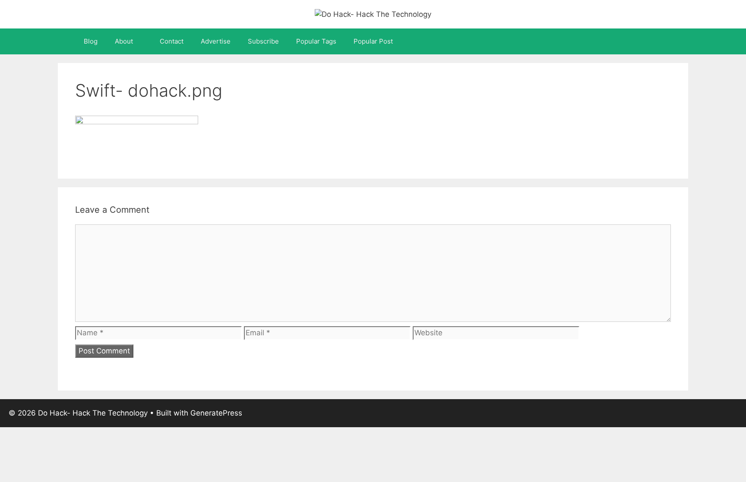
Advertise (216, 41)
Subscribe (263, 41)
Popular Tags (316, 41)
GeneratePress (216, 413)
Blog (91, 41)
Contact (171, 41)
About (124, 41)
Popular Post (373, 41)
